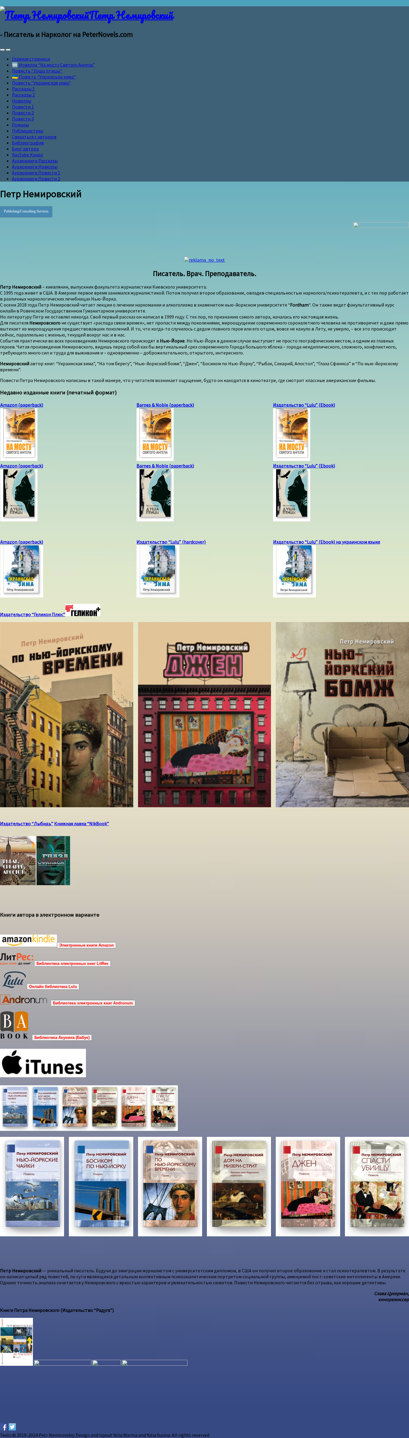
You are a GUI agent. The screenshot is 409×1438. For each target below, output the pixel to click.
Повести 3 (23, 119)
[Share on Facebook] (3, 1427)
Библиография (28, 143)
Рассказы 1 (23, 89)
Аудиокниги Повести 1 (36, 173)
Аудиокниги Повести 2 (36, 179)
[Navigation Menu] (8, 50)
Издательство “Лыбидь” (26, 823)
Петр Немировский (131, 14)
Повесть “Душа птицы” (37, 71)
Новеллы (21, 101)
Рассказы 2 (23, 95)
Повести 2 (23, 113)
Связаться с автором (34, 137)
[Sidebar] (2, 50)
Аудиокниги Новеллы (34, 167)
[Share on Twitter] (12, 1427)
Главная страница (31, 59)
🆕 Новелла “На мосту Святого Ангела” (53, 65)
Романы (20, 125)
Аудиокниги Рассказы (35, 161)
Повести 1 (23, 107)
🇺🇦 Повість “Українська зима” (44, 77)
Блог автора (25, 149)
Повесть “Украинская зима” (41, 83)
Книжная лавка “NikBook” (81, 823)
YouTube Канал (27, 155)
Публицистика (27, 131)
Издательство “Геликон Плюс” (32, 614)
